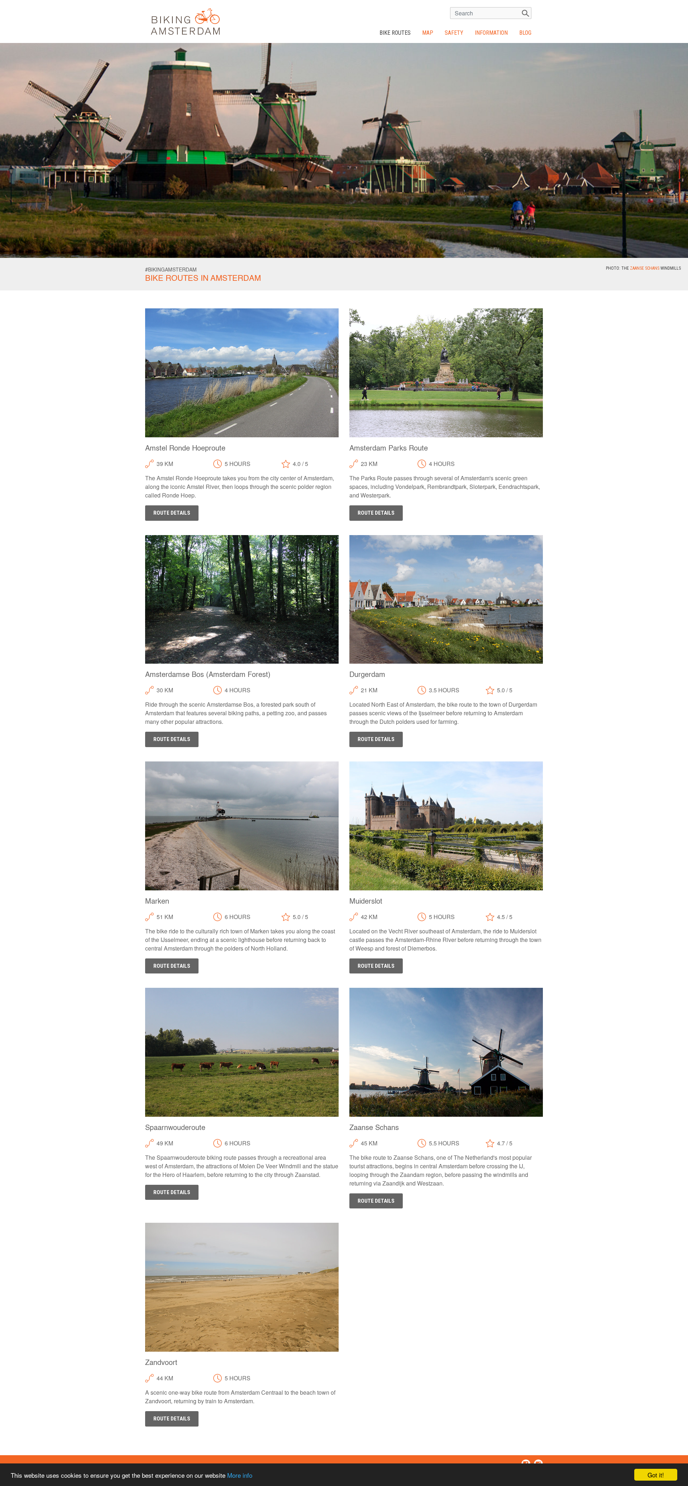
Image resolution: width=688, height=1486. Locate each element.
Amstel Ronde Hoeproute (185, 448)
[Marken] (242, 824)
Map (427, 32)
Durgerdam (367, 675)
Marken (157, 901)
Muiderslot (365, 901)
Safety (454, 32)
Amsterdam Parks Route (388, 448)
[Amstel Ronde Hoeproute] (242, 372)
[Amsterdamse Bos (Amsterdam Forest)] (242, 598)
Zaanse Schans (644, 268)
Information (491, 32)
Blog (525, 32)
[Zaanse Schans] (446, 1051)
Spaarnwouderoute (175, 1128)
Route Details (171, 513)
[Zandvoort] (242, 1286)
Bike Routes (397, 32)
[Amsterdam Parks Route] (446, 372)
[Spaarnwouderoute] (242, 1051)
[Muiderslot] (446, 824)
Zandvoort (161, 1363)
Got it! (656, 1474)
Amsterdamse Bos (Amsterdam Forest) (208, 675)
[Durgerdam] (446, 598)
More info (239, 1475)
